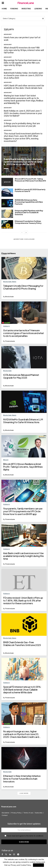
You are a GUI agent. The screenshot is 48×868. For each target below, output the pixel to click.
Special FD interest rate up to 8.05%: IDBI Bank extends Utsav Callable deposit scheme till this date (22, 689)
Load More (24, 793)
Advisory (8, 34)
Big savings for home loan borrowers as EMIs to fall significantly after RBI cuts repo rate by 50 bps (22, 62)
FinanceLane (25, 3)
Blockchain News (9, 281)
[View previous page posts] (22, 232)
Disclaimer (5, 813)
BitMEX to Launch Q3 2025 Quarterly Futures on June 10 (30, 190)
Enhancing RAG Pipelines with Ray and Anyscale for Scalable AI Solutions (29, 213)
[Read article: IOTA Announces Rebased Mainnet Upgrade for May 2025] (23, 357)
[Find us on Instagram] (14, 854)
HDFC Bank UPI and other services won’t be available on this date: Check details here (24, 86)
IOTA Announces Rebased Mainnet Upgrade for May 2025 (21, 376)
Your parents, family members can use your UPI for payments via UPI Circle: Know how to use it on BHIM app (22, 511)
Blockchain (9, 296)
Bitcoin (5, 460)
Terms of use (28, 813)
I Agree (38, 865)
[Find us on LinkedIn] (10, 854)
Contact (5, 815)
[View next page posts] (26, 232)
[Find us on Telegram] (18, 854)
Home (4, 9)
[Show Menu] (3, 3)
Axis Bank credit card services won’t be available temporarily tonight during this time (23, 556)
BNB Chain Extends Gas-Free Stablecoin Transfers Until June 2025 (22, 643)
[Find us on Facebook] (2, 854)
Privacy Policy (16, 813)
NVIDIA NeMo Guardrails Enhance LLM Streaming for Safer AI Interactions (23, 421)
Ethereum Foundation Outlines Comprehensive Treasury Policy (28, 222)
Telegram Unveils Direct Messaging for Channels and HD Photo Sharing (23, 287)
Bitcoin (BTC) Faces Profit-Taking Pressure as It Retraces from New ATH (30, 180)
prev (29, 171)
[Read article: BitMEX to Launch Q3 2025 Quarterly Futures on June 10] (7, 192)
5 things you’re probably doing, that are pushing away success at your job (22, 124)
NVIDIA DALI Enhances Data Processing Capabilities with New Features (29, 202)
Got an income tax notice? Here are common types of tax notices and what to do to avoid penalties (23, 333)
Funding (14, 9)
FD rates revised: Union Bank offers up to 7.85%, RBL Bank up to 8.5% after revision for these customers (23, 600)
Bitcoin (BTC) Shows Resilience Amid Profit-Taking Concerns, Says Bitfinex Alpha (23, 467)
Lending (38, 9)
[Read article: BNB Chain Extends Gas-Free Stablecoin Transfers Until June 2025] (23, 624)
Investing (26, 9)
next (39, 171)
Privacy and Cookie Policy (21, 865)
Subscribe (38, 813)
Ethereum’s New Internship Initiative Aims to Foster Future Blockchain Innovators (21, 779)
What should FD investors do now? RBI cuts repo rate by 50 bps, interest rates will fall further (24, 50)
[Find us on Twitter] (6, 854)
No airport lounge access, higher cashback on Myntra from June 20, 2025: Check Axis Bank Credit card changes (21, 734)
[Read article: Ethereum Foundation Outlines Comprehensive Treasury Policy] (7, 224)
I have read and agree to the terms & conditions (25, 836)
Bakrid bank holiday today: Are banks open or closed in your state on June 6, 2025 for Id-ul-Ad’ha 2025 (23, 75)
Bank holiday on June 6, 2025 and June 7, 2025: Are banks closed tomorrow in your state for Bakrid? (23, 113)
